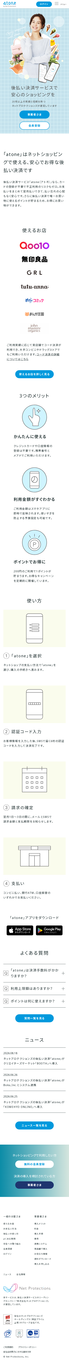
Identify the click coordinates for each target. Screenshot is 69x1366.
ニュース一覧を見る (34, 1125)
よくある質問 (9, 1238)
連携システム (40, 1243)
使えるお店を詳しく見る (34, 374)
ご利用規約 (8, 1347)
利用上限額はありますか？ (32, 988)
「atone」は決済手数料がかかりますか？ (35, 973)
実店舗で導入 (41, 1248)
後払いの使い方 (11, 1233)
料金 (36, 1228)
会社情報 (20, 1274)
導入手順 (38, 1233)
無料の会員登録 (34, 1164)
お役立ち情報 (41, 1253)
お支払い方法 (10, 1228)
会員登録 (34, 125)
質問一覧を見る (34, 1018)
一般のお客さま (12, 1216)
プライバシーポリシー (27, 1347)
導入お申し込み (42, 1264)
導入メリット (40, 1223)
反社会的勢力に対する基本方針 (17, 1352)
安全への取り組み (12, 1243)
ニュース (7, 1274)
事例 (36, 1238)
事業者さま (34, 114)
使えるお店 (8, 1223)
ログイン (44, 4)
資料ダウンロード (42, 1258)
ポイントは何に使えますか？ (33, 1001)
